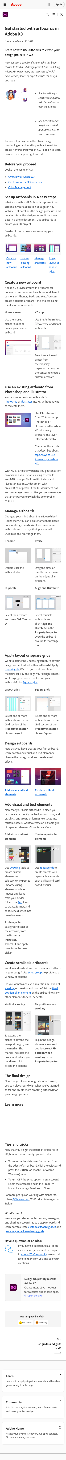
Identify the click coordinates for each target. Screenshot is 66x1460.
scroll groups (35, 972)
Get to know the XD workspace (26, 182)
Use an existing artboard (26, 263)
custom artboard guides (42, 1227)
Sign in (59, 4)
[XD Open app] (61, 14)
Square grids (30, 682)
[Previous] (18, 1348)
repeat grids (47, 867)
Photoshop (11, 401)
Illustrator (26, 401)
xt (21, 902)
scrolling (10, 988)
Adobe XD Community (34, 1254)
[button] (48, 4)
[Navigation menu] (5, 4)
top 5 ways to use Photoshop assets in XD (46, 459)
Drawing (15, 867)
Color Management (19, 187)
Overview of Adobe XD (21, 177)
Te (19, 902)
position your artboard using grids (24, 1231)
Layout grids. (12, 669)
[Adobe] (16, 4)
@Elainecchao (20, 1199)
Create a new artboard (11, 263)
